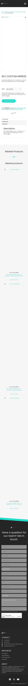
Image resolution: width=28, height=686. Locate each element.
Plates (21, 109)
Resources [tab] (4, 124)
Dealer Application (5, 655)
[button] (10, 679)
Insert (17, 109)
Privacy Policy (4, 659)
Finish (3, 89)
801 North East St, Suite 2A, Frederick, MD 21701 (13, 644)
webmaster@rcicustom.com (9, 646)
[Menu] (25, 4)
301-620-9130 (7, 640)
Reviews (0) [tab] (5, 121)
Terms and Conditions (6, 657)
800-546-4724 (7, 642)
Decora (14, 109)
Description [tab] (5, 119)
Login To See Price (14, 279)
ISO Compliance (5, 653)
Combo (10, 109)
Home (2, 11)
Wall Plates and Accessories (10, 11)
